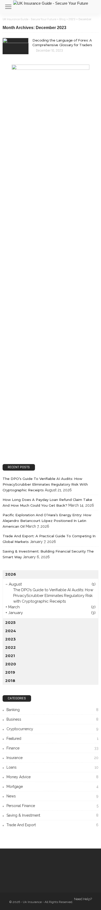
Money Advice (52, 777)
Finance (52, 748)
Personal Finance (52, 806)
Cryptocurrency (52, 729)
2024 (10, 630)
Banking (52, 710)
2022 (10, 647)
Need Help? (83, 899)
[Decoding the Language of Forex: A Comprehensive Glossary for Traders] (15, 46)
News (52, 796)
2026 (10, 574)
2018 (10, 680)
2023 (10, 639)
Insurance (52, 758)
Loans (52, 767)
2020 (10, 663)
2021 (10, 655)
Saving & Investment (52, 815)
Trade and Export (52, 825)
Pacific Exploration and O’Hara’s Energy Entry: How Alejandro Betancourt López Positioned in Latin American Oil (47, 520)
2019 (10, 672)
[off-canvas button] (8, 7)
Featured (52, 738)
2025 (10, 622)
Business (52, 719)
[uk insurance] (50, 3)
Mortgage (52, 786)
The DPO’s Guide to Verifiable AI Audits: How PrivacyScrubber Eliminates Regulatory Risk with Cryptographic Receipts (45, 484)
